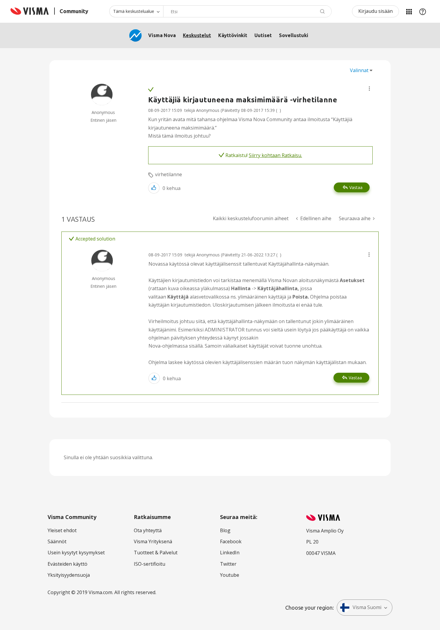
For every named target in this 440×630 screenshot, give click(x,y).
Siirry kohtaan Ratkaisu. (275, 155)
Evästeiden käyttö (67, 564)
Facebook (231, 541)
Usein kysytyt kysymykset (76, 552)
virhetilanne (168, 174)
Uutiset (263, 35)
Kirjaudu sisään (375, 11)
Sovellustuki (293, 35)
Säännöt (57, 541)
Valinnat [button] (359, 70)
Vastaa (355, 187)
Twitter (228, 564)
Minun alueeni (409, 11)
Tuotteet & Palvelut (155, 552)
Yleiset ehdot (62, 530)
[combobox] (247, 11)
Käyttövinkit (232, 35)
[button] (369, 88)
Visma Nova (162, 35)
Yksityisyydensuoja (69, 575)
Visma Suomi (367, 607)
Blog (225, 530)
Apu (423, 11)
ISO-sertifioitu (149, 564)
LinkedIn (229, 552)
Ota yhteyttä (148, 530)
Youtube (229, 575)
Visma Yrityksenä (153, 541)
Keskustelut (197, 35)
